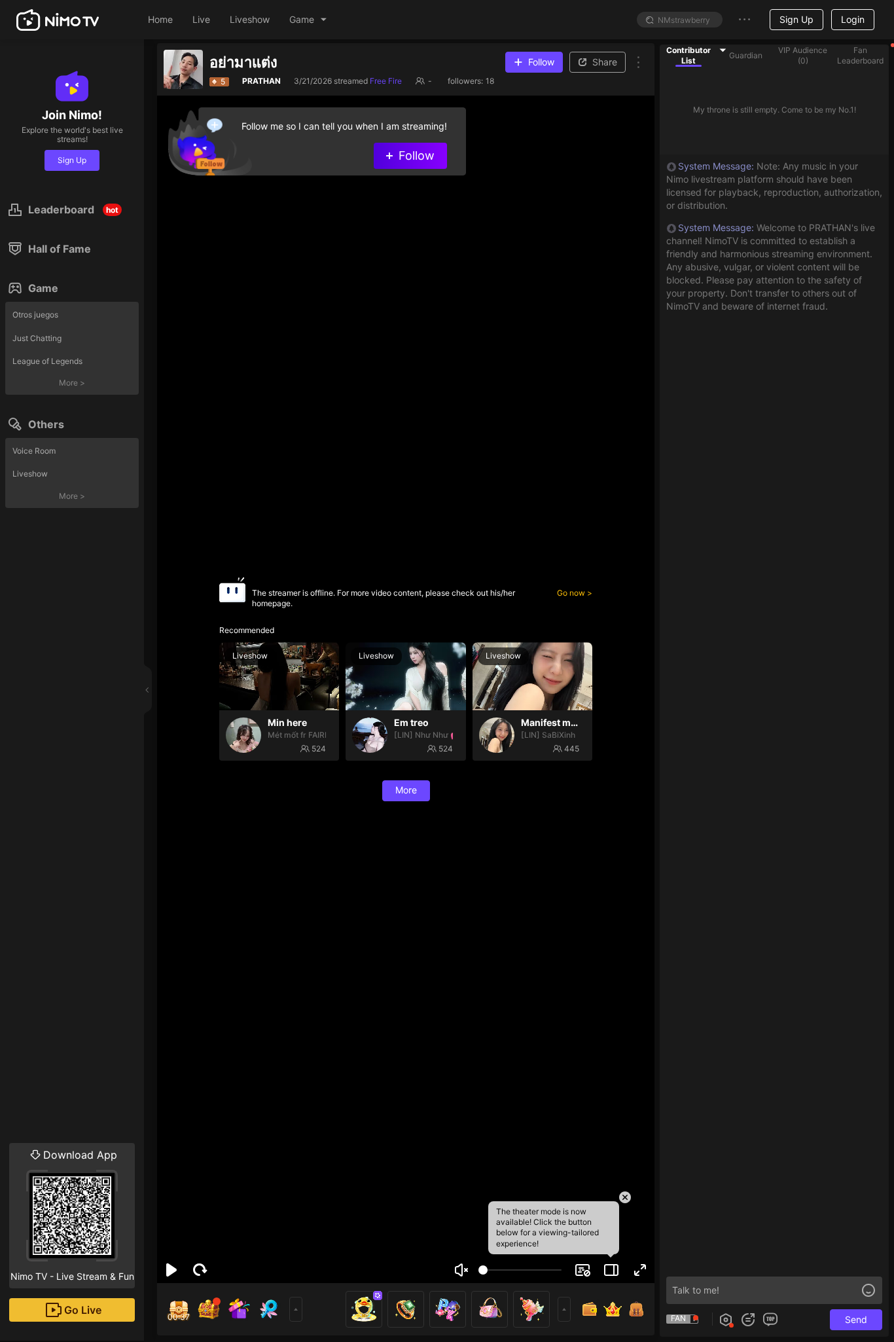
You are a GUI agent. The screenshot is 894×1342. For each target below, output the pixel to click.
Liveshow (30, 474)
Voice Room (34, 451)
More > (72, 383)
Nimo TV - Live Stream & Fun (72, 1215)
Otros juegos (35, 314)
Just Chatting (37, 338)
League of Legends (47, 361)
